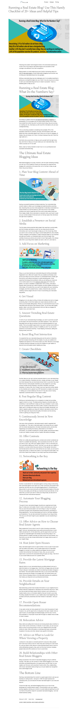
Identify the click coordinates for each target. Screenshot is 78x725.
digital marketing (27, 702)
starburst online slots (40, 282)
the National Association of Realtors (45, 119)
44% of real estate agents (26, 73)
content (21, 702)
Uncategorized (39, 699)
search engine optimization (38, 702)
